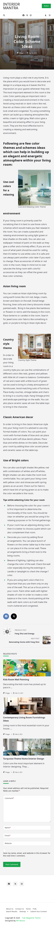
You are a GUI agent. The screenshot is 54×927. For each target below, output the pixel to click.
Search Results (11, 911)
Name (8, 827)
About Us (9, 909)
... (11, 687)
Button (46, 6)
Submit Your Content (38, 911)
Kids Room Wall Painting (16, 679)
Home (28, 909)
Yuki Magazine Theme (31, 918)
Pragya (21, 53)
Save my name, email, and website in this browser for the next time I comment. (26, 854)
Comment (9, 798)
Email (7, 835)
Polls (34, 909)
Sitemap (22, 911)
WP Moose (20, 920)
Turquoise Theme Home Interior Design (23, 758)
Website (8, 843)
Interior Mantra (11, 6)
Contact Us (19, 909)
